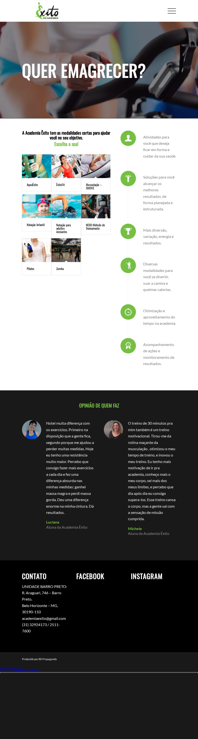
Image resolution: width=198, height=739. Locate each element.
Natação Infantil (36, 224)
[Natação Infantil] (36, 206)
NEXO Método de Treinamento (95, 226)
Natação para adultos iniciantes (63, 228)
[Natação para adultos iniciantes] (66, 206)
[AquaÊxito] (36, 166)
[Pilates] (36, 250)
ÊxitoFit (60, 184)
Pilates (30, 268)
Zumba (60, 268)
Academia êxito (27, 669)
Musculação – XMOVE (94, 186)
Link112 (7, 669)
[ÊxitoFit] (66, 166)
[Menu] (169, 11)
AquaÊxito (32, 184)
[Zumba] (66, 250)
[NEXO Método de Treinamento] (95, 206)
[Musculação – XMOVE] (95, 166)
